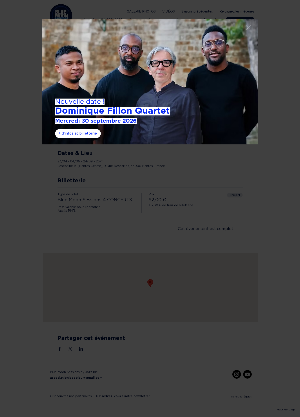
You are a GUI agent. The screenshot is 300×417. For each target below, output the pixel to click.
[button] (248, 27)
